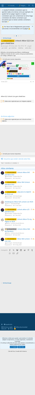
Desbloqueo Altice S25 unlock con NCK (19, 202)
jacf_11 (8, 203)
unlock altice (28, 48)
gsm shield (4, 48)
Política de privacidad (21, 327)
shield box (20, 48)
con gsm (29, 46)
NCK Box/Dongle (17, 196)
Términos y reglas (8, 327)
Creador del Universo (21, 351)
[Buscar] (33, 5)
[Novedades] (29, 5)
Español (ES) (8, 324)
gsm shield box (13, 48)
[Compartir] (31, 82)
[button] (2, 324)
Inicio (11, 329)
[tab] (14, 35)
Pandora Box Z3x (17, 176)
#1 (33, 81)
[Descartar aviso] (32, 10)
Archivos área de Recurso (17, 223)
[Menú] (2, 5)
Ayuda (4, 329)
